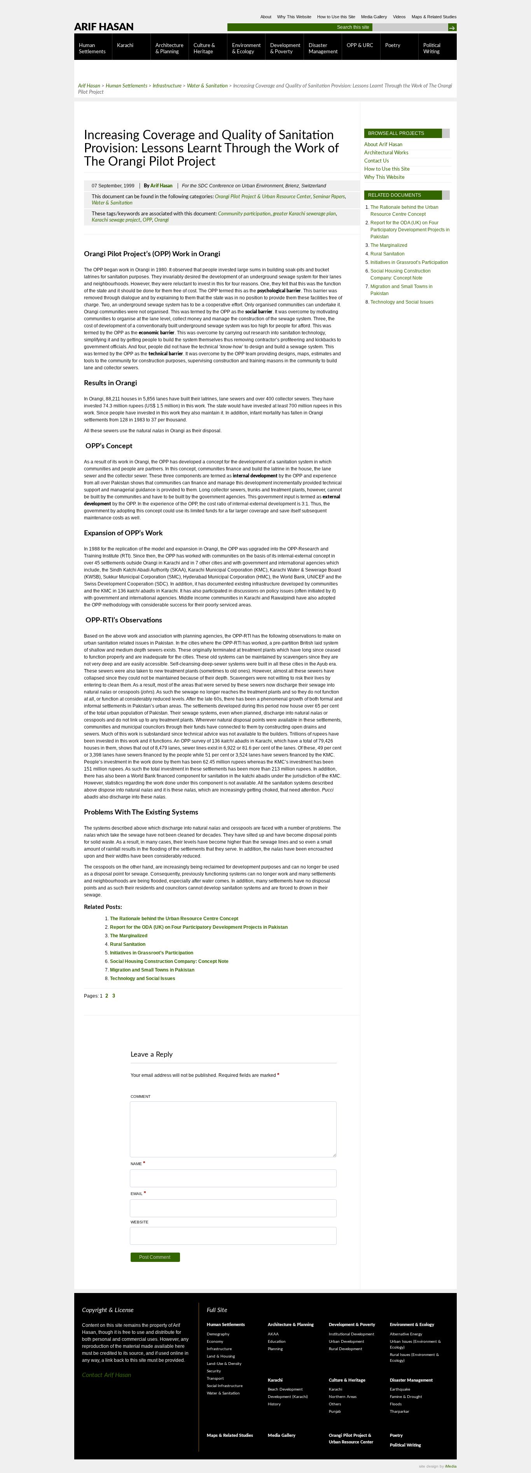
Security (214, 1371)
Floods (396, 1404)
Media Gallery (374, 16)
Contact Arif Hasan (106, 1375)
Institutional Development (351, 1334)
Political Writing (431, 48)
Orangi (161, 220)
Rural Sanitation (127, 944)
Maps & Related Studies (434, 16)
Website (139, 1222)
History (274, 1404)
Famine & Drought (406, 1397)
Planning (275, 1349)
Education (277, 1342)
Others (335, 1404)
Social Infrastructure (225, 1386)
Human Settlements (92, 48)
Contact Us (376, 161)
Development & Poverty (285, 48)
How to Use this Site (336, 16)
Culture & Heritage (204, 48)
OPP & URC (360, 45)
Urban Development (346, 1342)
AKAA (273, 1334)
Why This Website (294, 16)
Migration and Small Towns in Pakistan (152, 970)
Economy (215, 1342)
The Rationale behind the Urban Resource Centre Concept (174, 918)
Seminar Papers (329, 196)
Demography (218, 1334)
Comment (140, 1096)
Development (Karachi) (288, 1397)
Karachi (125, 45)
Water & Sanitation (112, 203)
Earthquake (400, 1389)
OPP (147, 220)
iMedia (451, 1466)
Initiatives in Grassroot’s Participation (151, 953)
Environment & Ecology (246, 48)
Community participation (244, 214)
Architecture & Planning (169, 48)
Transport (215, 1378)
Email (138, 1193)
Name (138, 1163)
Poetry (392, 45)
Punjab (335, 1412)
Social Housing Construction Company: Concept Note (169, 961)
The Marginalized (128, 935)
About (265, 16)
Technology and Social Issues (142, 978)
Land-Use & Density (224, 1364)
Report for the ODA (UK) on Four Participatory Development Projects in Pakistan (199, 927)
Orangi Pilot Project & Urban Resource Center (263, 196)
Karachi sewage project (116, 220)
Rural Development (345, 1349)
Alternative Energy (406, 1334)
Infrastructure (219, 1349)
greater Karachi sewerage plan (304, 214)
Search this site (353, 27)
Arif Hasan (104, 27)
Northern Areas (342, 1397)
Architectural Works (386, 153)
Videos (399, 16)
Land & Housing (221, 1356)
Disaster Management (323, 48)
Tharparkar (399, 1412)
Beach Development (285, 1389)
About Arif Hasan (383, 144)
